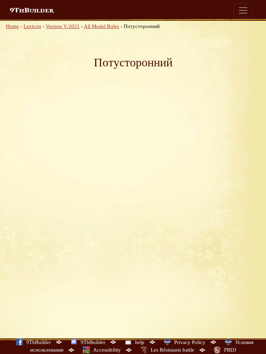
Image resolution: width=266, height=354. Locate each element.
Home (12, 26)
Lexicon (32, 26)
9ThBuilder (32, 10)
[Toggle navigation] (243, 10)
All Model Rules (101, 26)
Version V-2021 (63, 26)
